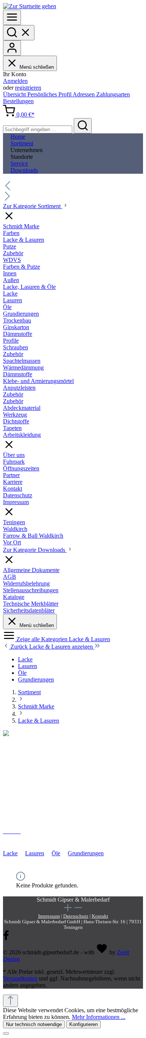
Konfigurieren (83, 1024)
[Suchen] (18, 32)
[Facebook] (6, 939)
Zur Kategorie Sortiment (32, 206)
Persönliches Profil (50, 94)
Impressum (49, 916)
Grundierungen (86, 853)
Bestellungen (18, 101)
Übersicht (15, 94)
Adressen (84, 94)
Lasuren (34, 853)
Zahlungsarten (113, 94)
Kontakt (100, 916)
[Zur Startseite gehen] (29, 6)
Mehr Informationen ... (98, 1017)
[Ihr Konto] (12, 48)
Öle (56, 853)
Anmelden (15, 81)
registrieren (28, 87)
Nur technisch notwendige (34, 1024)
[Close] (6, 1033)
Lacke (10, 853)
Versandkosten (20, 978)
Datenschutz (75, 916)
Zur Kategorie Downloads (35, 550)
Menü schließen (36, 67)
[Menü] (12, 17)
